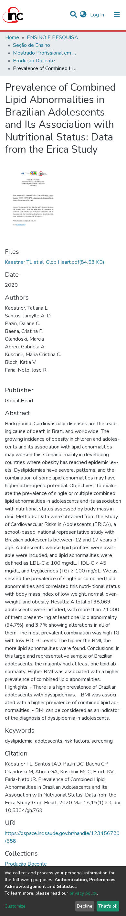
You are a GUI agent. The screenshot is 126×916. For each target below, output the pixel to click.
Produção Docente (34, 60)
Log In (97, 14)
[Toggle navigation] (117, 14)
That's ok (107, 906)
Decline (84, 906)
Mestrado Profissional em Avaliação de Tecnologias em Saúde (45, 53)
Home (12, 37)
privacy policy (83, 893)
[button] (83, 15)
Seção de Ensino (31, 45)
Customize (15, 906)
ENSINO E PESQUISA (52, 37)
